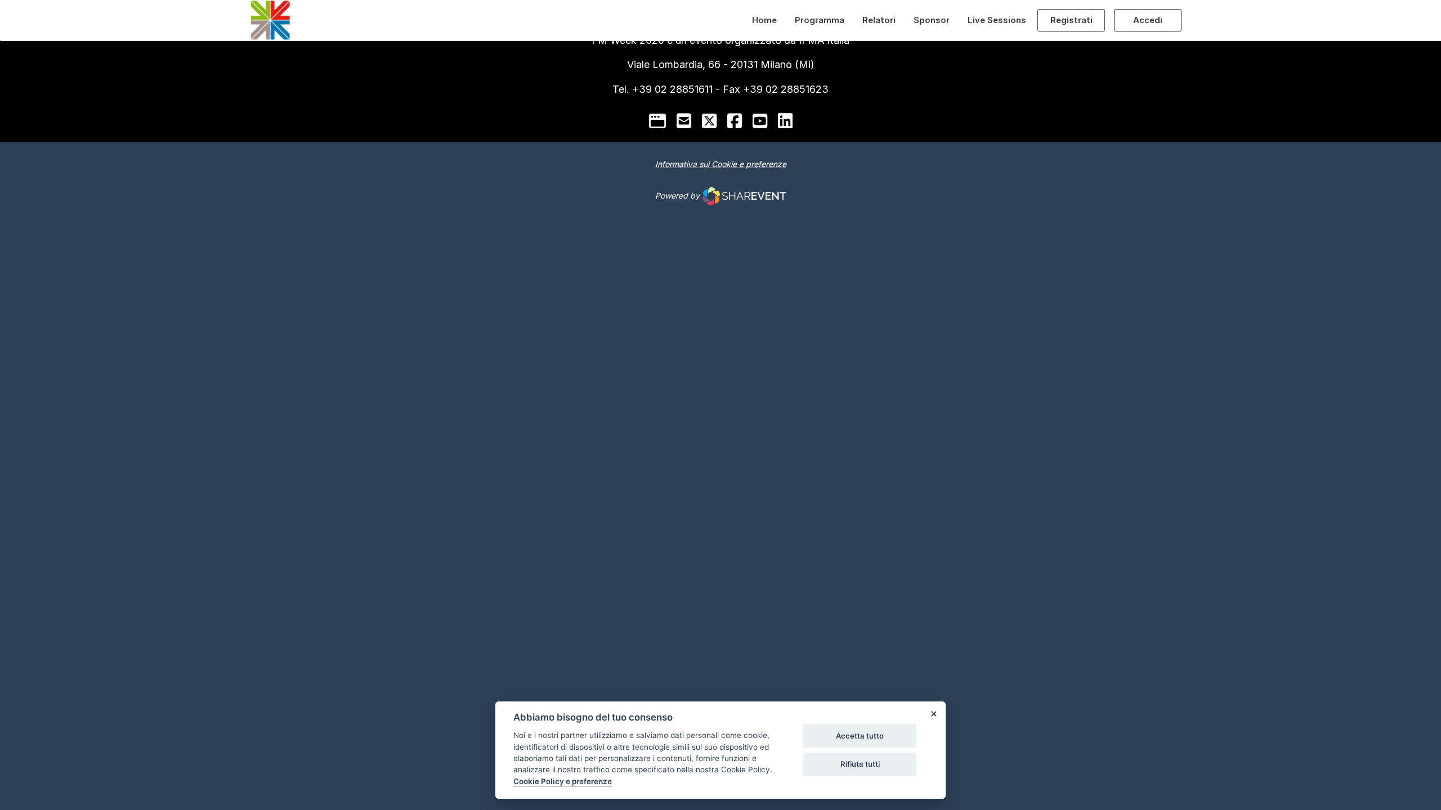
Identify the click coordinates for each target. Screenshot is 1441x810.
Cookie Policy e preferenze (562, 781)
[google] (657, 121)
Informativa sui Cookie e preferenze (720, 164)
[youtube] (759, 121)
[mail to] (683, 121)
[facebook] (734, 121)
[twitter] (709, 121)
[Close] (933, 713)
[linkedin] (785, 121)
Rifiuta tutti (860, 763)
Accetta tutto (860, 735)
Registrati (1071, 20)
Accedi (1147, 20)
